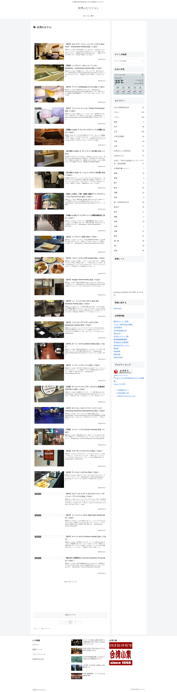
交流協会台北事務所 (121, 342)
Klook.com (117, 308)
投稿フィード (37, 649)
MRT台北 (117, 333)
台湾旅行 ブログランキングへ (121, 375)
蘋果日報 (117, 354)
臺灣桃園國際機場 (120, 339)
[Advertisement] (70, 34)
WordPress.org (38, 659)
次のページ (70, 615)
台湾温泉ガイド (123, 390)
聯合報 (116, 348)
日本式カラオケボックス (126, 396)
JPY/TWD (132, 292)
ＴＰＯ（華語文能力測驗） (123, 324)
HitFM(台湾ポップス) (121, 345)
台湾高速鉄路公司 (120, 330)
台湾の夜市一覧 (123, 393)
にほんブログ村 (119, 384)
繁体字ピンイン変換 (121, 321)
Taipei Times (118, 357)
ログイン (35, 645)
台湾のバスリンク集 (121, 336)
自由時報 (117, 351)
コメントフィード (39, 654)
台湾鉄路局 (118, 327)
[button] (142, 61)
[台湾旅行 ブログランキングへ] (123, 371)
